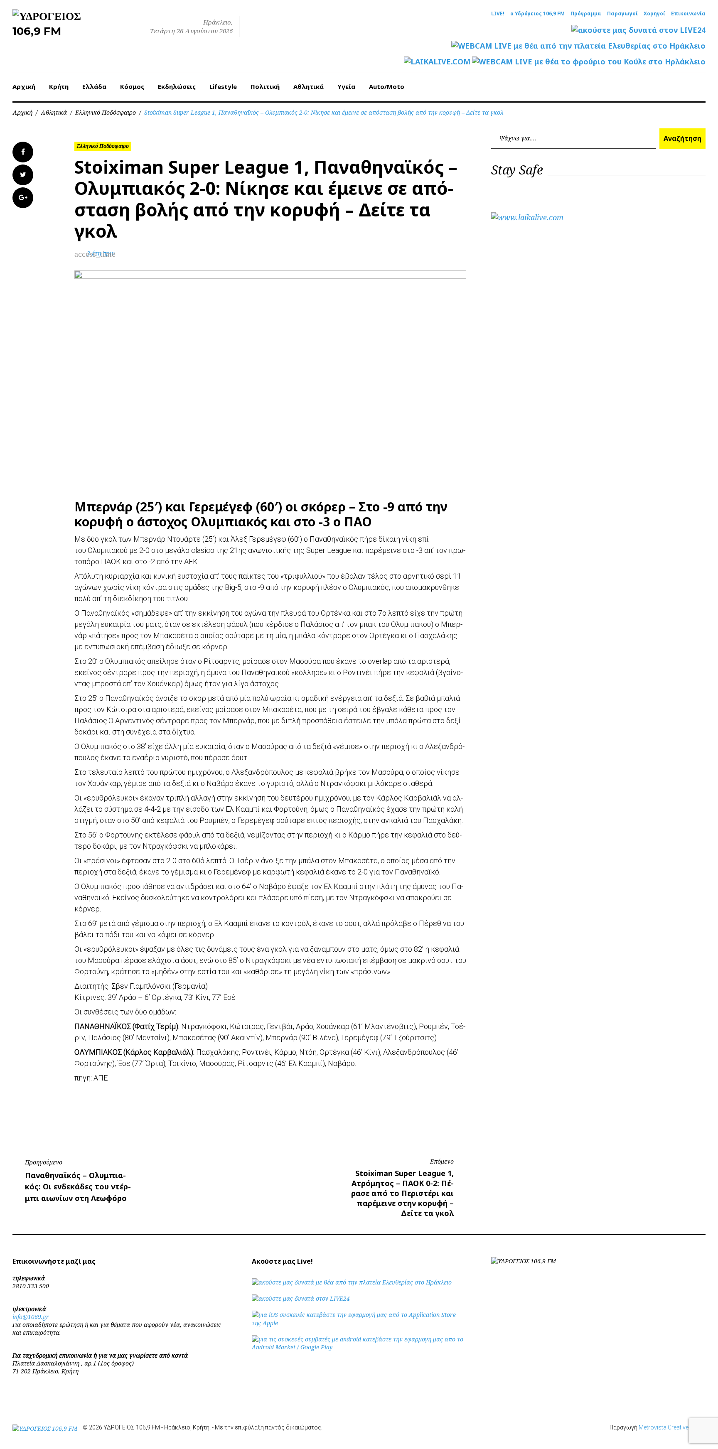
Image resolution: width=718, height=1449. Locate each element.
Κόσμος (132, 86)
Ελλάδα (94, 86)
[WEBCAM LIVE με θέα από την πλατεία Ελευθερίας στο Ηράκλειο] (578, 46)
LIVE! (497, 13)
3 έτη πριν (101, 253)
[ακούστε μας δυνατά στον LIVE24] (638, 30)
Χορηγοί (654, 13)
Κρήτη (59, 86)
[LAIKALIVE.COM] (437, 61)
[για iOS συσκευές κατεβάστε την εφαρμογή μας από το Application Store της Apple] (359, 1323)
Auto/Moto (386, 86)
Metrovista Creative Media (672, 1427)
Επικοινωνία (688, 13)
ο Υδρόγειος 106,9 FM (537, 13)
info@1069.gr (30, 1317)
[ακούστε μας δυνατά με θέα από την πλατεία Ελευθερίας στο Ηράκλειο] (352, 1282)
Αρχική (23, 86)
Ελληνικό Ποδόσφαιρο (105, 112)
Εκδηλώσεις (177, 86)
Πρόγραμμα (585, 13)
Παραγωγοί (622, 13)
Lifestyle (223, 86)
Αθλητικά (308, 86)
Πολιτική (265, 86)
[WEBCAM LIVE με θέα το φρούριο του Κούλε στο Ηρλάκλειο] (589, 61)
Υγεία (346, 86)
